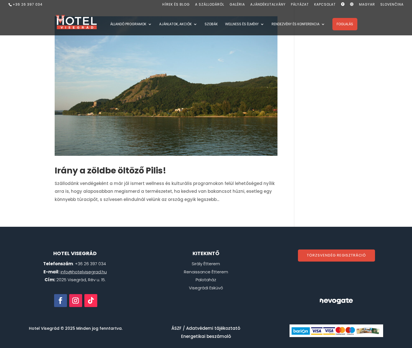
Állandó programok (128, 24)
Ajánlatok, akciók (175, 24)
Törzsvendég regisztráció (336, 255)
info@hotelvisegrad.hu (84, 272)
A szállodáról (209, 5)
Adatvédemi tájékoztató (213, 328)
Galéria (237, 5)
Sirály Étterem (206, 264)
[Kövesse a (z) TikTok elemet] (90, 300)
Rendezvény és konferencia (296, 24)
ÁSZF (177, 328)
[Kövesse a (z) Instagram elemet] (75, 300)
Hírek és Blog (176, 5)
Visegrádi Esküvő (206, 288)
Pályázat (300, 5)
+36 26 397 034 (28, 4)
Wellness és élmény (242, 24)
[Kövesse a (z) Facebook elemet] (60, 300)
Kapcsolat (325, 5)
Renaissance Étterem (206, 272)
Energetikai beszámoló (206, 336)
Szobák (211, 24)
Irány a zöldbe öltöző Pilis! (110, 170)
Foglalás (345, 24)
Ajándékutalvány (268, 5)
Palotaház (206, 280)
